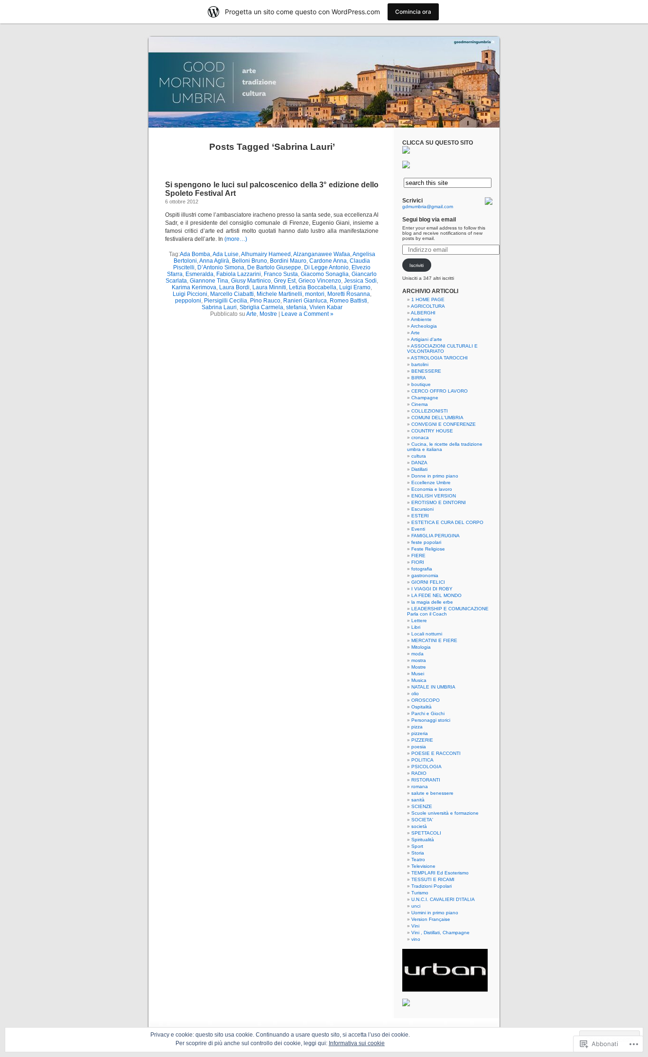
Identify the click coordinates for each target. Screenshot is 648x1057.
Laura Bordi (234, 287)
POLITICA (422, 760)
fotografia (421, 568)
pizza (417, 726)
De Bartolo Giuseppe (274, 267)
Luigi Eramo (354, 287)
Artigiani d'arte (426, 339)
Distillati (419, 469)
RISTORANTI (425, 779)
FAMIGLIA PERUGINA (435, 535)
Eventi (418, 529)
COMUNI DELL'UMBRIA (437, 417)
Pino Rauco (265, 300)
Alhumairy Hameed (266, 254)
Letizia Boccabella (312, 287)
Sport (417, 846)
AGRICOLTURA (428, 306)
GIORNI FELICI (428, 582)
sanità (418, 799)
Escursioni (422, 509)
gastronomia (424, 575)
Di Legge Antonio (326, 267)
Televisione (423, 866)
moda (417, 653)
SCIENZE (421, 806)
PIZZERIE (422, 740)
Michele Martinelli (279, 294)
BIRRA (418, 377)
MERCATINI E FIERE (434, 640)
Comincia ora (413, 11)
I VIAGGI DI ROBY (432, 588)
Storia (417, 852)
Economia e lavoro (431, 489)
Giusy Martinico (251, 280)
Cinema (419, 404)
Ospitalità (421, 706)
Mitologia (421, 647)
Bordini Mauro (288, 260)
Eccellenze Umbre (431, 482)
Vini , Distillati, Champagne (440, 932)
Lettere (419, 620)
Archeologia (424, 326)
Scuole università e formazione (445, 813)
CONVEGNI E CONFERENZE (443, 424)
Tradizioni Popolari (431, 886)
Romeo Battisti (348, 300)
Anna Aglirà (214, 260)
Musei (417, 673)
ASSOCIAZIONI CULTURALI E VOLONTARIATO (442, 348)
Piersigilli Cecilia (225, 300)
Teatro (418, 859)
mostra (418, 660)
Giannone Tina (209, 280)
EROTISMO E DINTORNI (438, 502)
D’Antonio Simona (220, 267)
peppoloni (188, 300)
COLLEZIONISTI (429, 411)
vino (415, 939)
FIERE (418, 555)
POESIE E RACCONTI (436, 753)
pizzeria (419, 733)
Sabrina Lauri (219, 307)
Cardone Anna (328, 260)
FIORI (417, 562)
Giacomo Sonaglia (325, 274)
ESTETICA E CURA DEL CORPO (447, 522)
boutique (421, 384)
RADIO (418, 773)
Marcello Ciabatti (232, 294)
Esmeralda (199, 274)
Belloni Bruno (249, 260)
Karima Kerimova (194, 287)
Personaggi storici (430, 720)
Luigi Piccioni (190, 294)
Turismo (419, 892)
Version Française (430, 919)
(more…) (235, 239)
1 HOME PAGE (427, 299)
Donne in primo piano (434, 475)
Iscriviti (416, 265)
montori (314, 294)
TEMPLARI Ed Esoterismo (440, 872)
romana (419, 786)
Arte (251, 314)
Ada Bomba (195, 254)
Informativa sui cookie (357, 1043)
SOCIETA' (422, 819)
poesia (418, 746)
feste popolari (426, 542)
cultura (418, 456)
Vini (415, 925)
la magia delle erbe (432, 602)
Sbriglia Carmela (261, 307)
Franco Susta (281, 274)
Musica (418, 680)
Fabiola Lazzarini (238, 274)
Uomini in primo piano (434, 912)
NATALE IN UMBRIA (433, 686)
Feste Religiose (428, 548)
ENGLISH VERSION (433, 495)
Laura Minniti (269, 287)
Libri (415, 627)
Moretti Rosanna (348, 294)
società (419, 826)
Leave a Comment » (307, 314)
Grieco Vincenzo (319, 280)
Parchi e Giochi (427, 713)
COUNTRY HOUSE (432, 430)
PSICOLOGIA (426, 766)
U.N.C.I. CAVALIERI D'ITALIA (443, 899)
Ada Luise (226, 254)
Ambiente (421, 319)
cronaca (420, 437)
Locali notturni (426, 633)
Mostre (268, 314)
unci (415, 906)
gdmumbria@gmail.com (427, 206)
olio (415, 693)
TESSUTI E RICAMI (432, 879)
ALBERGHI (423, 312)
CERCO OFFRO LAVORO (439, 391)
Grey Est (285, 280)
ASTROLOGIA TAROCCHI (439, 357)
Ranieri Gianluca (305, 300)
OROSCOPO (425, 700)
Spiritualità (422, 839)
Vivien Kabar (326, 307)
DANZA (419, 462)
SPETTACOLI (426, 833)
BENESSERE (426, 371)
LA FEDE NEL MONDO (436, 595)
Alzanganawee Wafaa (321, 254)
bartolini (419, 364)
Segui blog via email (429, 219)
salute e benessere (432, 793)
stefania (296, 307)
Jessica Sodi (360, 280)
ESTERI (420, 515)
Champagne (424, 397)
